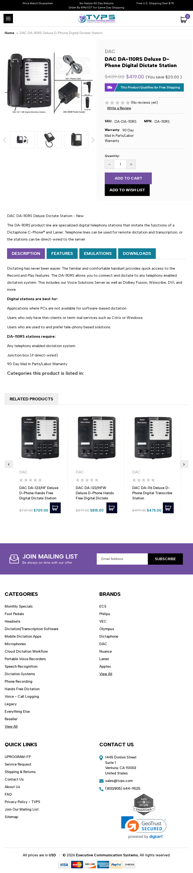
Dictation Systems (20, 674)
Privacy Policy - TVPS (22, 802)
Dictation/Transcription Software (31, 629)
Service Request (18, 764)
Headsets (12, 621)
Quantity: (112, 156)
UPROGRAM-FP (18, 757)
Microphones (15, 644)
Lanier (104, 659)
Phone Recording (18, 681)
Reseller (11, 719)
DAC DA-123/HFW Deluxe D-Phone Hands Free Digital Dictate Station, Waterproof (95, 495)
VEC (103, 621)
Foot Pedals (14, 614)
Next (93, 139)
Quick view (40, 438)
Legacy (11, 704)
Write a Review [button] (119, 108)
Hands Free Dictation (22, 689)
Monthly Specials (19, 606)
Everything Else (17, 711)
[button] (144, 827)
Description (26, 253)
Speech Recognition (21, 666)
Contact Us (14, 779)
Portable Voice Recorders (25, 659)
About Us (12, 787)
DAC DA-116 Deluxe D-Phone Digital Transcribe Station (152, 493)
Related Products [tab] (31, 399)
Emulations (98, 253)
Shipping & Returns (20, 772)
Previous (4, 139)
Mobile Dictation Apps (23, 636)
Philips (104, 614)
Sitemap (11, 817)
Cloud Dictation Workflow (26, 651)
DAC (103, 644)
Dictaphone (108, 636)
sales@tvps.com (119, 781)
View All (11, 726)
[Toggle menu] (8, 18)
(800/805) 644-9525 (122, 788)
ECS (102, 606)
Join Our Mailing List (22, 809)
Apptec (105, 666)
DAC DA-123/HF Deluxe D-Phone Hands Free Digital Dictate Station (38, 493)
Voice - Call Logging (22, 696)
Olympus (106, 629)
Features (62, 253)
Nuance (105, 651)
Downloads (137, 253)
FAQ (8, 794)
